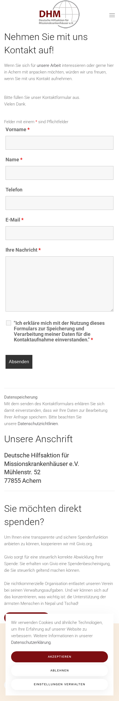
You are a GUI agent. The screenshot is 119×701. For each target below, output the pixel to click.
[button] (112, 15)
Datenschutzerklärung (31, 642)
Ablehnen (59, 670)
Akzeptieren (59, 656)
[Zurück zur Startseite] (59, 15)
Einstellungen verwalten (59, 684)
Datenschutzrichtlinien (38, 423)
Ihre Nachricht (23, 250)
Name (14, 159)
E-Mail (15, 220)
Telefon (14, 190)
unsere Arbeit (49, 65)
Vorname (18, 129)
